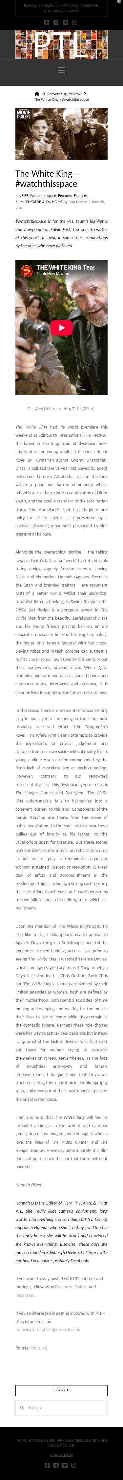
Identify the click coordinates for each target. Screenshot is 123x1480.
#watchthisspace (43, 196)
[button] (61, 70)
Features (65, 196)
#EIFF (23, 196)
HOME (57, 202)
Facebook (63, 1287)
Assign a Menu (61, 1455)
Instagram (24, 1295)
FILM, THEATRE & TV (32, 202)
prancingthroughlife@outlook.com (47, 1330)
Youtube (38, 1348)
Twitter (81, 1287)
